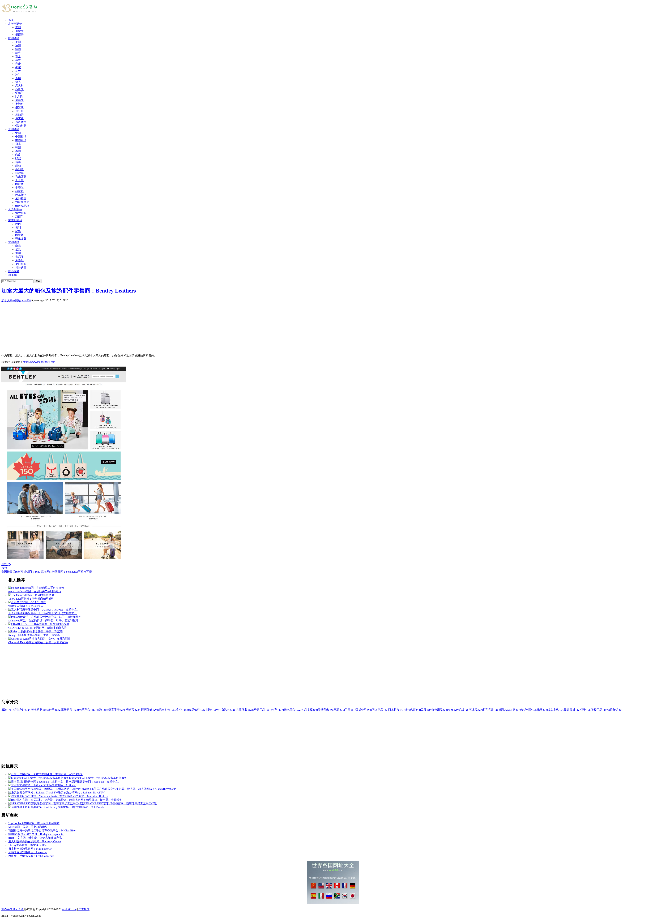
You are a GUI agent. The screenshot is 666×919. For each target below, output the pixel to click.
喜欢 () (6, 564)
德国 (18, 49)
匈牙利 (19, 111)
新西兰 (19, 216)
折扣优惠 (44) (412, 709)
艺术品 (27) (476, 709)
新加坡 (19, 169)
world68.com (69, 909)
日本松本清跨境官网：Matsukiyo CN (30, 848)
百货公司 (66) (364, 709)
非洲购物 (13, 242)
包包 (4, 567)
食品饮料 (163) (197, 709)
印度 (18, 154)
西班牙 (19, 89)
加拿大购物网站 (11, 300)
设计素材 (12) (572, 709)
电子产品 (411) (87, 709)
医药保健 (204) (150, 709)
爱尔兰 (19, 92)
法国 (18, 45)
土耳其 (19, 180)
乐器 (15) (542, 709)
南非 (18, 245)
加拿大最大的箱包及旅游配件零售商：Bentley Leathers (68, 290)
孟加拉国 (20, 198)
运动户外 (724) (22, 709)
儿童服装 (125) (245, 709)
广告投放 (83, 909)
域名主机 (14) (556, 709)
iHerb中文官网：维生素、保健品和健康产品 (35, 837)
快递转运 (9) (614, 709)
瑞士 (18, 56)
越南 (18, 162)
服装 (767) (7, 709)
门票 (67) (350, 709)
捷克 (18, 81)
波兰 (18, 74)
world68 (26, 300)
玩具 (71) (339, 709)
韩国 (18, 147)
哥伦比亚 (20, 238)
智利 (18, 227)
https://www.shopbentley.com (39, 361)
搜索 (38, 281)
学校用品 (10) (599, 709)
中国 (18, 132)
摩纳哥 (19, 114)
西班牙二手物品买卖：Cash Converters (31, 855)
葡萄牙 (19, 100)
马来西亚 (20, 176)
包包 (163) (183, 709)
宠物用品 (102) (292, 709)
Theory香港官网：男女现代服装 (27, 845)
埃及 (18, 249)
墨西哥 (19, 34)
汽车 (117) (278, 709)
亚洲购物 (13, 129)
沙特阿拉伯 (22, 202)
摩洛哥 (19, 260)
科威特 (19, 191)
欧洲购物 (13, 38)
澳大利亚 (20, 213)
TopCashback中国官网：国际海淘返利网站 (33, 823)
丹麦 (18, 63)
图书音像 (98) (326, 709)
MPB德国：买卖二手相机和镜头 (28, 826)
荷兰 (18, 60)
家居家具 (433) (70, 709)
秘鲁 (18, 231)
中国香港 (20, 136)
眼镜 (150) (212, 709)
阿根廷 (19, 234)
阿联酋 (19, 183)
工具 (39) (426, 709)
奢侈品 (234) (133, 709)
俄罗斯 (19, 107)
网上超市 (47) (396, 709)
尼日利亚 (20, 264)
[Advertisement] (105, 326)
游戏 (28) (464, 709)
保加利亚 (20, 125)
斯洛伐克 (20, 122)
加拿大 (19, 30)
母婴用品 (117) (263, 709)
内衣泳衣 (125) (227, 709)
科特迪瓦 (20, 267)
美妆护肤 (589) (40, 709)
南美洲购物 (15, 220)
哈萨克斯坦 (22, 205)
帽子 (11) (585, 709)
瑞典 (18, 52)
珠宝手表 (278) (117, 709)
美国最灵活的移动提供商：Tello (20, 571)
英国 (18, 41)
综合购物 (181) (168, 709)
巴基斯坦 (20, 194)
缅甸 (18, 165)
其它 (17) (515, 709)
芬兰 (18, 71)
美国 (18, 27)
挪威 (18, 67)
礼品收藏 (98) (309, 709)
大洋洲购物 (15, 209)
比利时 (19, 96)
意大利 (19, 85)
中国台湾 (20, 140)
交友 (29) (453, 709)
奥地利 (19, 103)
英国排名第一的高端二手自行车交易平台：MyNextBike (41, 830)
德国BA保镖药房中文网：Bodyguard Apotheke (36, 834)
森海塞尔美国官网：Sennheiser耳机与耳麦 (66, 571)
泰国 (18, 151)
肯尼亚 (19, 256)
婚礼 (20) (504, 709)
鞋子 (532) (55, 709)
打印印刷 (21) (491, 709)
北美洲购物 (15, 23)
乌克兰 (19, 118)
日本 (18, 143)
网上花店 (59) (380, 709)
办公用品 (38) (440, 709)
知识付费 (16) (529, 709)
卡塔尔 (19, 187)
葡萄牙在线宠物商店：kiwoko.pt (27, 852)
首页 (11, 20)
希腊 (18, 78)
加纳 (18, 253)
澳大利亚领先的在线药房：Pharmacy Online (34, 841)
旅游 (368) (102, 709)
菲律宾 (19, 172)
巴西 (18, 223)
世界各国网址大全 (12, 909)
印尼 (18, 158)
